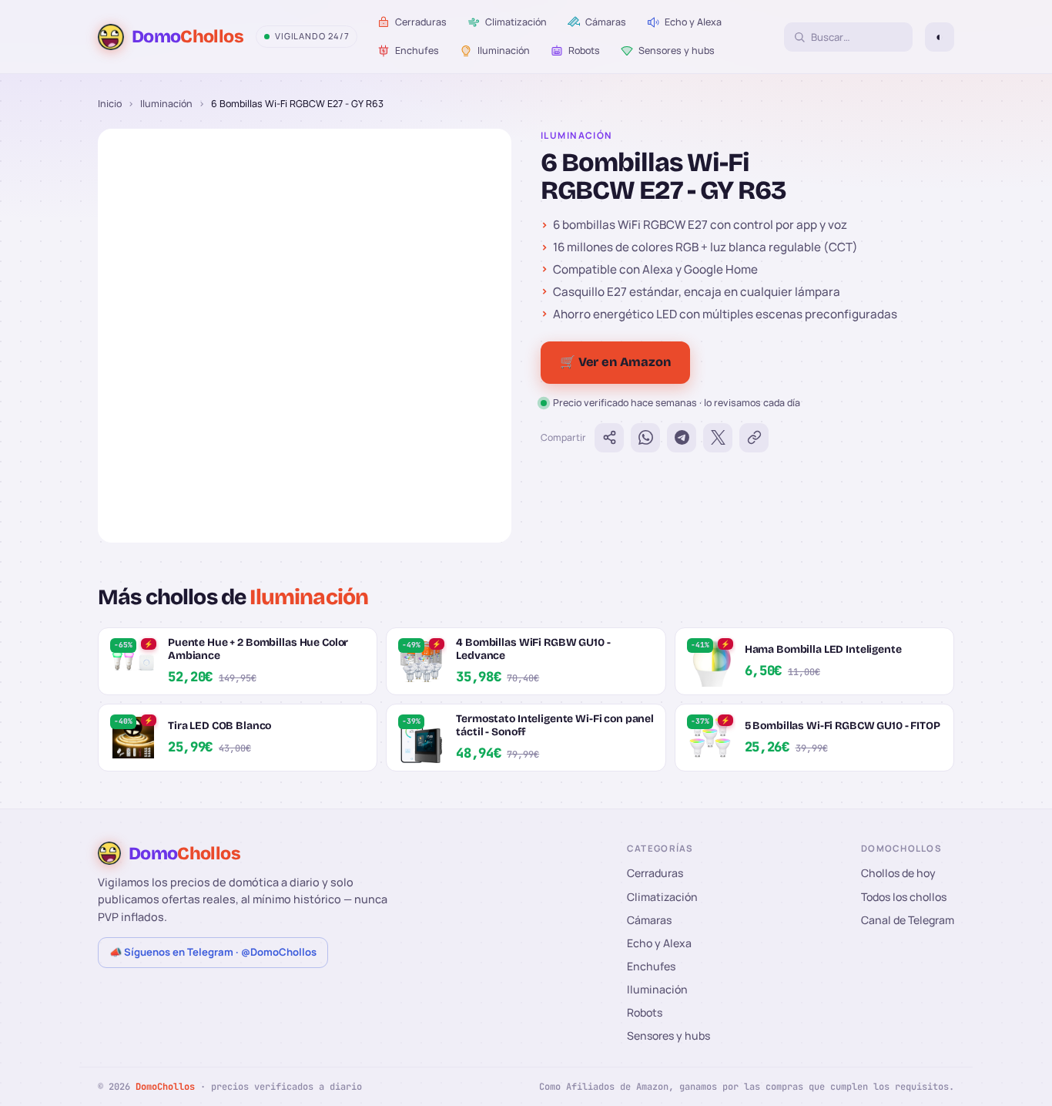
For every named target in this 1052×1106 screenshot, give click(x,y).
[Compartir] (609, 437)
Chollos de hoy (898, 873)
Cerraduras (655, 873)
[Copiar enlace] (754, 437)
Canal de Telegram (907, 920)
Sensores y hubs (668, 1035)
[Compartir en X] (717, 437)
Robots (644, 1012)
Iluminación (166, 103)
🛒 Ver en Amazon (615, 362)
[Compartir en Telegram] (681, 437)
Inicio (110, 103)
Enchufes (651, 966)
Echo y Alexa (659, 943)
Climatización (662, 896)
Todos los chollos (903, 896)
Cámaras (649, 920)
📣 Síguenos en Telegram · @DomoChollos (213, 952)
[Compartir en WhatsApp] (645, 437)
